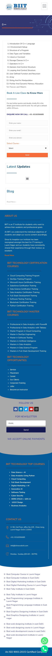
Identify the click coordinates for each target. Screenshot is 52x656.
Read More (9, 255)
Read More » (11, 202)
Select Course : (13, 143)
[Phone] (44, 649)
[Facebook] (15, 409)
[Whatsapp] (44, 640)
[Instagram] (36, 409)
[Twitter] (26, 409)
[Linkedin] (21, 409)
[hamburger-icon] (44, 6)
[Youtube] (31, 409)
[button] (27, 179)
